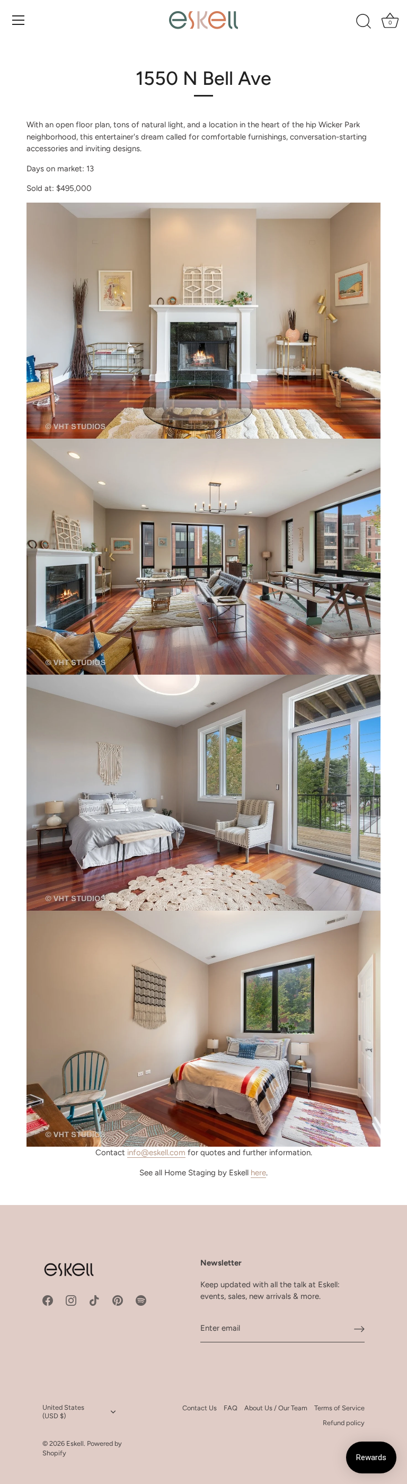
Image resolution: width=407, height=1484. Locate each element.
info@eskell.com (156, 1152)
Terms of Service (339, 1408)
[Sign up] (359, 1328)
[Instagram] (71, 1300)
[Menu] (18, 20)
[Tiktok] (94, 1300)
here (258, 1172)
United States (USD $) (63, 1411)
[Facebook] (47, 1300)
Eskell (75, 1443)
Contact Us (199, 1408)
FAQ (230, 1408)
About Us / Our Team (275, 1408)
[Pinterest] (117, 1300)
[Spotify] (141, 1300)
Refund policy (344, 1423)
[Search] (363, 21)
